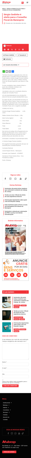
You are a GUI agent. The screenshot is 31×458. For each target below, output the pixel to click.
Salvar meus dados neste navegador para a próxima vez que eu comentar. (14, 382)
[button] (27, 2)
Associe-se (6, 417)
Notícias (5, 405)
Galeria (5, 407)
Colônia (5, 414)
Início (4, 8)
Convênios (6, 410)
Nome (4, 362)
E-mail (4, 368)
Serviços (5, 412)
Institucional (6, 402)
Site (3, 374)
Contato (5, 419)
